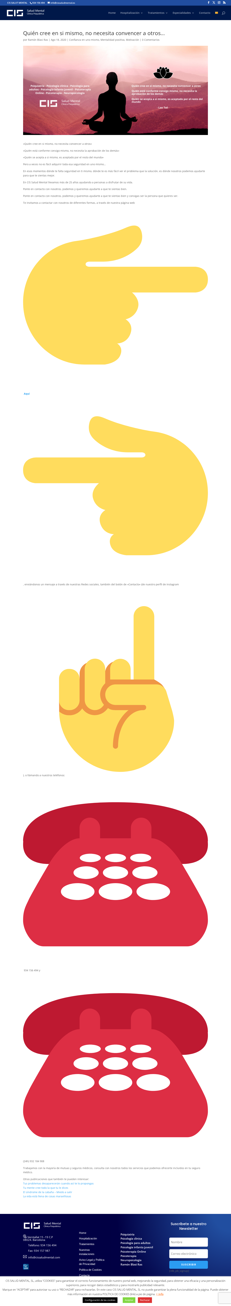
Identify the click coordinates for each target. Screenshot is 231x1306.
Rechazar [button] (145, 1300)
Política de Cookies (90, 1269)
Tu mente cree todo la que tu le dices (45, 1187)
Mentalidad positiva (113, 39)
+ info (160, 1294)
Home (112, 13)
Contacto (204, 13)
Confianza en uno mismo (84, 39)
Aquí (27, 393)
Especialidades (182, 13)
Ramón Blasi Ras (38, 39)
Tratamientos (156, 13)
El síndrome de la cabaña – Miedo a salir (47, 1192)
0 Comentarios (151, 39)
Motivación (132, 39)
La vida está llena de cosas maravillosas (47, 1196)
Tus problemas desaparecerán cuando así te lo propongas (58, 1183)
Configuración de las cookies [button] (100, 1300)
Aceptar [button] (129, 1300)
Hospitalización (130, 13)
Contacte (84, 1275)
